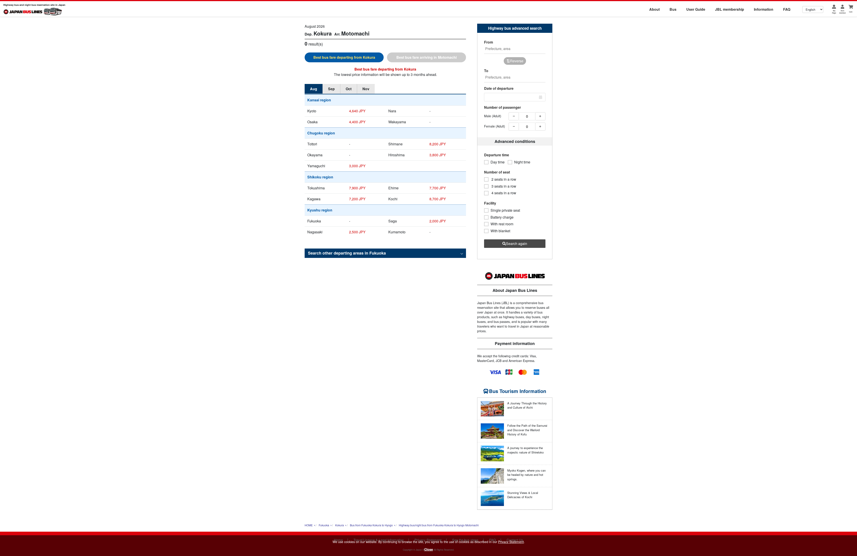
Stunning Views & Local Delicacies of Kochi (522, 495)
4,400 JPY (357, 121)
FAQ (786, 9)
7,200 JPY (357, 198)
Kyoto (311, 110)
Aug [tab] (313, 88)
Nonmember (842, 11)
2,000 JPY (437, 221)
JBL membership (729, 9)
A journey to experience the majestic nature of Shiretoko (525, 450)
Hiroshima (396, 154)
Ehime (393, 187)
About (654, 9)
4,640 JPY (357, 110)
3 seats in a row (503, 186)
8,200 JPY (437, 143)
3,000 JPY (357, 165)
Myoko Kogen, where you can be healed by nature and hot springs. (526, 474)
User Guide (695, 9)
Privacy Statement (511, 541)
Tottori (312, 143)
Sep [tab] (331, 88)
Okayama (314, 154)
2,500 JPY (357, 231)
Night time (522, 162)
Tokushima (316, 187)
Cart (851, 11)
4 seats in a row (503, 192)
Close (428, 549)
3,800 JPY (437, 154)
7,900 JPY (357, 187)
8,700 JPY (437, 198)
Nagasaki (314, 231)
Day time (498, 162)
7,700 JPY (437, 187)
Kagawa (313, 198)
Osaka (312, 121)
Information (763, 9)
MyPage (834, 11)
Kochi (392, 198)
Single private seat (505, 210)
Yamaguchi (316, 165)
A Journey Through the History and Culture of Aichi (527, 405)
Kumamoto (397, 231)
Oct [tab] (349, 88)
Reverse (516, 60)
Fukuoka (314, 221)
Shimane (395, 143)
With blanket (500, 230)
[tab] (344, 57)
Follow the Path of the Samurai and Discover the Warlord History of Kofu (527, 429)
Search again (516, 243)
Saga (392, 221)
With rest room (502, 224)
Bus (673, 9)
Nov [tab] (365, 88)
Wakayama (397, 121)
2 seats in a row (503, 179)
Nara (392, 110)
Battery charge (502, 217)
